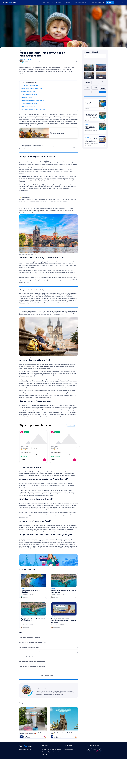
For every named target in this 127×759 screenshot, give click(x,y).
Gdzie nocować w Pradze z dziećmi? (29, 94)
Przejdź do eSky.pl (69, 749)
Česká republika (52, 749)
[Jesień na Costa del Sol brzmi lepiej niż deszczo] (33, 718)
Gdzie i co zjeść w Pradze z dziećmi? (29, 103)
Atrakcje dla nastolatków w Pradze (28, 91)
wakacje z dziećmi (41, 114)
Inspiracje (53, 616)
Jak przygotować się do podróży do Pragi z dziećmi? (32, 100)
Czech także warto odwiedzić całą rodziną (66, 114)
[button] (47, 2)
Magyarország (51, 751)
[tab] (48, 637)
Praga (20, 114)
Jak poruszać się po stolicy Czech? (28, 106)
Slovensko (44, 754)
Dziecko (23, 50)
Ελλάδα (59, 749)
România (58, 751)
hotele (34, 407)
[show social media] (88, 749)
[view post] (102, 106)
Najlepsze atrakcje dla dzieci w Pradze (29, 85)
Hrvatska (44, 751)
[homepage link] (10, 2)
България (44, 749)
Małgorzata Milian (56, 627)
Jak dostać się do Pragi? (26, 97)
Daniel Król (27, 59)
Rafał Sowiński (26, 627)
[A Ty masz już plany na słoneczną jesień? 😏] (64, 718)
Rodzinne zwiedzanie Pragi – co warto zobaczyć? (32, 88)
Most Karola (52, 121)
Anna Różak (25, 597)
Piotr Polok (55, 597)
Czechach (46, 161)
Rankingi (22, 588)
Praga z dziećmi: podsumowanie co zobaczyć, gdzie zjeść (33, 109)
